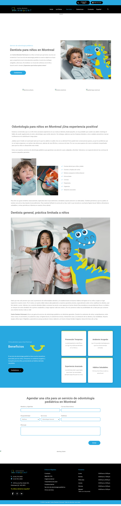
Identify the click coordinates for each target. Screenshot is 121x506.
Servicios (69, 9)
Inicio (51, 9)
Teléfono (64, 415)
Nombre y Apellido (27, 406)
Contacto (91, 9)
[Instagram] (17, 493)
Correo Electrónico (67, 406)
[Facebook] (12, 493)
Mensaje (23, 425)
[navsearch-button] (108, 9)
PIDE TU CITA (97, 2)
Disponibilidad (25, 415)
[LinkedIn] (21, 493)
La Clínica (59, 9)
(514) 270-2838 (84, 2)
